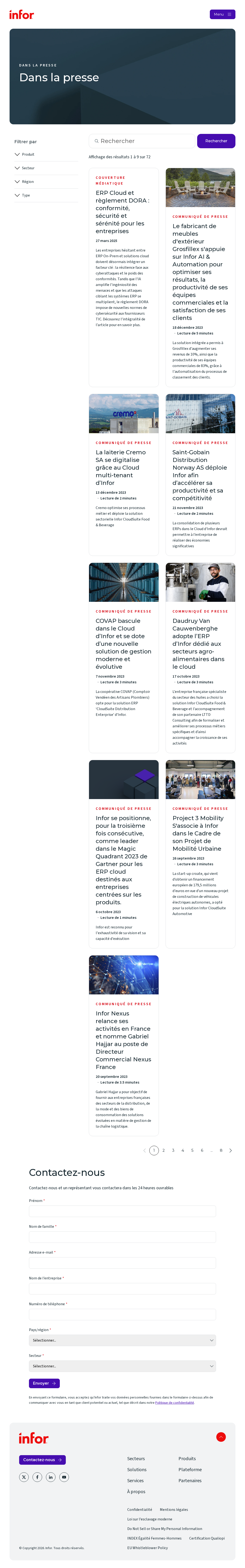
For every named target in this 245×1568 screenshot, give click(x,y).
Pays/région (39, 1329)
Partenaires (189, 1480)
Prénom (35, 1200)
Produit (28, 154)
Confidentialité (139, 1509)
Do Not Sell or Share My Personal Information (164, 1528)
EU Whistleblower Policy (147, 1548)
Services (135, 1480)
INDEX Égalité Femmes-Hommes (154, 1538)
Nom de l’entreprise (45, 1278)
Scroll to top (221, 1437)
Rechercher (216, 141)
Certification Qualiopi (207, 1538)
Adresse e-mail (41, 1252)
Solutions (136, 1469)
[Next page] (230, 1150)
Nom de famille (41, 1226)
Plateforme (190, 1469)
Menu (219, 14)
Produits (187, 1458)
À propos (136, 1491)
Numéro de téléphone (47, 1304)
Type (26, 195)
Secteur (28, 168)
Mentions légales (174, 1509)
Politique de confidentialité (174, 1402)
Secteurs (136, 1458)
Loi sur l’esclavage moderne (149, 1519)
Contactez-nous (39, 1460)
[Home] (22, 14)
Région (28, 181)
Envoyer (41, 1383)
